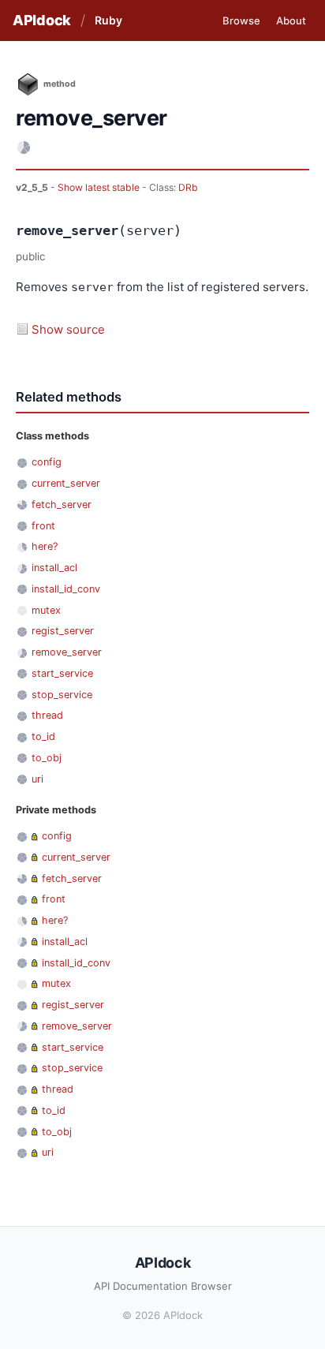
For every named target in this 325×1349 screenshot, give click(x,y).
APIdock (42, 20)
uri (37, 779)
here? (45, 546)
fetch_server (62, 504)
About (291, 20)
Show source (68, 329)
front (43, 526)
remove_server (67, 652)
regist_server (63, 631)
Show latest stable (100, 187)
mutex (46, 610)
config (47, 462)
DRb (188, 187)
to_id (43, 736)
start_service (62, 673)
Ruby (108, 20)
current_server (66, 483)
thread (47, 715)
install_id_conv (66, 589)
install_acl (54, 568)
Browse (241, 20)
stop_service (62, 695)
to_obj (47, 758)
